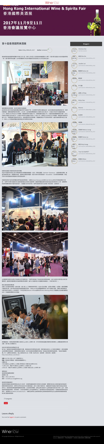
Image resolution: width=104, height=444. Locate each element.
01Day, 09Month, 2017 (28, 50)
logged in (12, 417)
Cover (5, 403)
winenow (44, 50)
